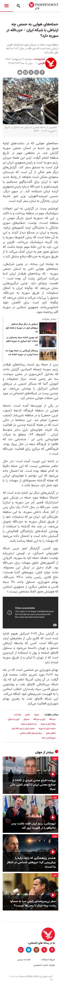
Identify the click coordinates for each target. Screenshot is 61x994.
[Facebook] (42, 72)
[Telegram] (29, 950)
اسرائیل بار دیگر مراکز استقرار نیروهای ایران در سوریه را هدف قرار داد (22, 328)
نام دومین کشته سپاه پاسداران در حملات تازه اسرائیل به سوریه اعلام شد (22, 341)
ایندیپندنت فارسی (39, 61)
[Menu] (6, 6)
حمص (27, 714)
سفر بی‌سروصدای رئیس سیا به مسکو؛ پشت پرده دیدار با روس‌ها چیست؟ (33, 903)
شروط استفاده (48, 960)
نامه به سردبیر (23, 960)
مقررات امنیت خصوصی (44, 965)
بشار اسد (17, 714)
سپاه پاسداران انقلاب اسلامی (31, 733)
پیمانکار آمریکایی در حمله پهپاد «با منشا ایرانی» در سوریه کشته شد (22, 352)
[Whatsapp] (36, 72)
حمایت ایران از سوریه (47, 728)
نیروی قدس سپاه (49, 737)
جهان (38, 752)
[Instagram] (36, 950)
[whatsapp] (21, 950)
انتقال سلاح (51, 733)
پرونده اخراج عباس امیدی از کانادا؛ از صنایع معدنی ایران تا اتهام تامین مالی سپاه (33, 784)
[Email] (25, 72)
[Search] (18, 6)
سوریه (36, 714)
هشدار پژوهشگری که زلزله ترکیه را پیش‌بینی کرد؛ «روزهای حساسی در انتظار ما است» (31, 862)
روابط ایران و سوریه (48, 723)
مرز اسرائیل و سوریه (29, 723)
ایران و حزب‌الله (39, 719)
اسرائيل (26, 719)
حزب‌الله (52, 719)
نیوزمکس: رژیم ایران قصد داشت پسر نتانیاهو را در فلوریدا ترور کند (33, 826)
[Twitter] (31, 72)
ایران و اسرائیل (13, 719)
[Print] (19, 72)
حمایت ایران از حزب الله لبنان (23, 728)
